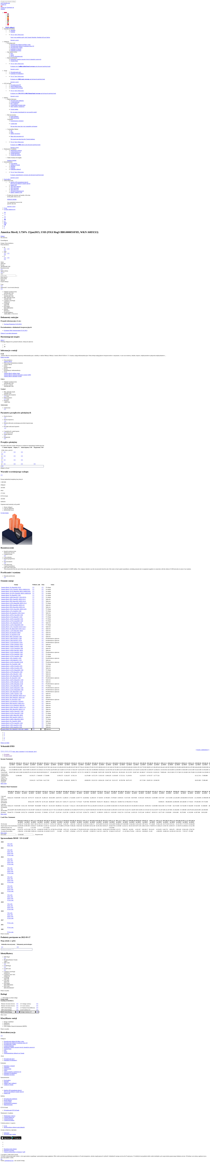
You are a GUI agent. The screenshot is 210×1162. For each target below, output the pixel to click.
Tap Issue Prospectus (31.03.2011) (13, 324)
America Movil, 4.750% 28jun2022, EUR (12, 683)
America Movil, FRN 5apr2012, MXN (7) (12, 717)
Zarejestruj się (10, 7)
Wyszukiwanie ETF (15, 85)
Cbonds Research (15, 153)
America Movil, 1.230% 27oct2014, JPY (11, 666)
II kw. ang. (10, 845)
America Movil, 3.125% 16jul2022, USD (12, 652)
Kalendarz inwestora (15, 50)
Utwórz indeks (8, 1101)
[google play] (16, 1139)
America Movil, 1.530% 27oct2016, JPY (11, 668)
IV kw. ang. (10, 855)
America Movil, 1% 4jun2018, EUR (10, 634)
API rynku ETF (14, 189)
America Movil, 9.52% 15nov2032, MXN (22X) (13, 609)
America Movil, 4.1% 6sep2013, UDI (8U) (12, 701)
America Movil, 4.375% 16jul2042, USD (12, 654)
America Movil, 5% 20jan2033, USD (11, 595)
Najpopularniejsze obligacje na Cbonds (14, 1053)
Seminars (9, 160)
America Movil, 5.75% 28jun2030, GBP (11, 685)
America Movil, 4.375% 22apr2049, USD (12, 621)
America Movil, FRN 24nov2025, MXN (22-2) (13, 601)
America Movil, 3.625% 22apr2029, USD (12, 619)
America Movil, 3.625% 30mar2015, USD (12, 680)
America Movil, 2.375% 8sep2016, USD (11, 672)
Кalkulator (6, 1133)
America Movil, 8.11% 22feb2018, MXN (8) (12, 705)
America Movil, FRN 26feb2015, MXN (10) (12, 697)
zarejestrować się (8, 1160)
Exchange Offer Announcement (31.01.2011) (15, 330)
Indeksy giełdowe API (16, 192)
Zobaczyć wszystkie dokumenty (9, 333)
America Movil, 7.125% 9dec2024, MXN (12, 630)
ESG (11, 53)
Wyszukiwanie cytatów (16, 47)
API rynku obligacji (15, 186)
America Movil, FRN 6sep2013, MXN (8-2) (12, 703)
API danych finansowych (17, 191)
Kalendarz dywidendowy (17, 73)
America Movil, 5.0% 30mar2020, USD (11, 676)
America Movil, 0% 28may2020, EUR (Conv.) (13, 628)
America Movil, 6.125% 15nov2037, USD (12, 713)
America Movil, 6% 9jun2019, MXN (10, 632)
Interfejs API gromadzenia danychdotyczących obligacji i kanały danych (20, 182)
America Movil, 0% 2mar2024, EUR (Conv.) (13, 613)
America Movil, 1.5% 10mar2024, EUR (11, 623)
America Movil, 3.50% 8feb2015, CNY (11, 660)
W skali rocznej (8, 756)
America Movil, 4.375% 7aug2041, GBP (11, 656)
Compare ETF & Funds (16, 88)
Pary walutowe (14, 103)
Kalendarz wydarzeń (15, 49)
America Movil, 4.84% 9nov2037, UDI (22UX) (13, 597)
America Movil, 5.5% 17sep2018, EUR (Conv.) (13, 626)
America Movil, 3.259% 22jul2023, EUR (12, 644)
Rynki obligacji (14, 116)
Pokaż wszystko (5, 357)
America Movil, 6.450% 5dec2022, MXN (12, 650)
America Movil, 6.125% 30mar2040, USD (12, 670)
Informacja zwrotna (9, 1150)
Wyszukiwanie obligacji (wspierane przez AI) (22, 46)
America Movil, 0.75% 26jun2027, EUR (11, 617)
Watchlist (12, 30)
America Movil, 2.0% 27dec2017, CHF (11, 674)
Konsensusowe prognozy (17, 121)
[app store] (6, 1139)
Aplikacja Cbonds (15, 165)
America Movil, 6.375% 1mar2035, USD (12, 723)
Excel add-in (13, 163)
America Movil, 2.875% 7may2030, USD (12, 615)
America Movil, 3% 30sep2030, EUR (11, 587)
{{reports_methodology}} (202, 749)
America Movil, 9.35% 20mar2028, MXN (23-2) (14, 603)
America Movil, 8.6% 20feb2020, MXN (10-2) (13, 695)
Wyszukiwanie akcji (15, 72)
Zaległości (6, 1067)
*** (5, 249)
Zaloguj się (3, 7)
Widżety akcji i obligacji (10, 1083)
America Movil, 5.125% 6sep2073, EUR (11, 642)
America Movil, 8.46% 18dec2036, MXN (12, 715)
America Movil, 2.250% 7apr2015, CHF (11, 693)
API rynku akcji (14, 188)
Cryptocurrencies (14, 102)
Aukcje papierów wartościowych (12, 1071)
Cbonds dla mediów (15, 155)
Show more (4, 783)
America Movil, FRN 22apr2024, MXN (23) (12, 605)
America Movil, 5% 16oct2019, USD (11, 678)
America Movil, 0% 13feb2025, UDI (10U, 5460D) (14, 729)
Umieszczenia (7, 1068)
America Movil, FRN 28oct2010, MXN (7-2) (13, 709)
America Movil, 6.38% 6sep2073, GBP (11, 638)
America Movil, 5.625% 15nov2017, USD (12, 711)
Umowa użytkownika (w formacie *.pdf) (14, 1152)
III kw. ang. (10, 853)
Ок (1, 1159)
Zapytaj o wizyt (11, 206)
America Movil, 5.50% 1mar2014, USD (11, 725)
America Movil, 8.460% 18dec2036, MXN (12, 719)
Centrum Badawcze (15, 152)
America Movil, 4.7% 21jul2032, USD (11, 611)
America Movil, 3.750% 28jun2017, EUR (12, 682)
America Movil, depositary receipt (13, 376)
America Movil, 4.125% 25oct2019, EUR (12, 662)
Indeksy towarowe (15, 133)
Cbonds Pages (14, 61)
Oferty (5, 1070)
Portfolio (12, 32)
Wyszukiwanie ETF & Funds (11, 1110)
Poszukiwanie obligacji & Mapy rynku (20, 44)
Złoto (11, 132)
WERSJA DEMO (12, 199)
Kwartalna (6, 754)
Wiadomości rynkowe (16, 150)
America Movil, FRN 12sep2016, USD (11, 636)
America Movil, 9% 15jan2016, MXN (11, 721)
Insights (14, 160)
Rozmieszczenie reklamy (10, 1149)
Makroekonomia (14, 118)
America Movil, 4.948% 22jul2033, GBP (12, 646)
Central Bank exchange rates (17, 105)
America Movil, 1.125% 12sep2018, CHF (12, 648)
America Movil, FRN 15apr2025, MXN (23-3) (13, 599)
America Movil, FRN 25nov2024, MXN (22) (13, 607)
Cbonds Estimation (9, 1046)
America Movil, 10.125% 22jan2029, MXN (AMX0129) (16, 593)
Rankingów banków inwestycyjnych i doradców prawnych (25, 59)
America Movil (8, 361)
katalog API (13, 185)
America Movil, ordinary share (12, 373)
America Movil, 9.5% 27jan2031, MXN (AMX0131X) (15, 589)
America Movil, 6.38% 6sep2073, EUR (11, 640)
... (4, 228)
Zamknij (3, 9)
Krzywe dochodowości (16, 56)
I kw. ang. (10, 843)
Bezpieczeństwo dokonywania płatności (14, 1127)
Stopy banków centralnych (17, 106)
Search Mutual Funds (16, 86)
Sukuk (12, 55)
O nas (5, 208)
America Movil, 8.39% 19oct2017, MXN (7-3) (13, 707)
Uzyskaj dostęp (5, 513)
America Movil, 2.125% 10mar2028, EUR (12, 624)
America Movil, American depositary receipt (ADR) (17, 375)
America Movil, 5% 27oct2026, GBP (11, 664)
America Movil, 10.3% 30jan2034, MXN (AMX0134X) (16, 591)
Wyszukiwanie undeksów (17, 100)
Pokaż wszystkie (5, 742)
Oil (11, 130)
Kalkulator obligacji (15, 169)
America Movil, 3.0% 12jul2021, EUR (11, 658)
